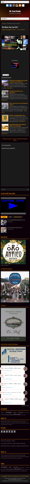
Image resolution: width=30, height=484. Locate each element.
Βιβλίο (15, 412)
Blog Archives (17, 217)
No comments (21, 29)
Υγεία (23, 469)
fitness (6, 471)
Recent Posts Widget (25, 405)
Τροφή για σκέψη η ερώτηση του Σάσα (11, 392)
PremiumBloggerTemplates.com (15, 479)
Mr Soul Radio (15, 11)
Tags (10, 217)
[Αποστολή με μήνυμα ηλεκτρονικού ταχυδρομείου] (3, 75)
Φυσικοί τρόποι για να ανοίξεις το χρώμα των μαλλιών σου (15, 446)
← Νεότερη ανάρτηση (6, 138)
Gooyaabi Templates (24, 480)
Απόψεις (8, 412)
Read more (9, 370)
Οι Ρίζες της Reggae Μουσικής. (17, 115)
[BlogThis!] (5, 75)
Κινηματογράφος (9, 414)
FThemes (11, 478)
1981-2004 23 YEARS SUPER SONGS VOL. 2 (11, 384)
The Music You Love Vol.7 (10, 27)
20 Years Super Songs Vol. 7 (15, 227)
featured (3, 471)
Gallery (2, 412)
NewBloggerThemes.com (7, 480)
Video (25, 471)
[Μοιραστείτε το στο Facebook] (8, 75)
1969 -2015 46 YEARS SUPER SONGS (11, 368)
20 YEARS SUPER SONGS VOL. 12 (16, 220)
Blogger (27, 476)
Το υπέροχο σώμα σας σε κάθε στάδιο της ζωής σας (13, 443)
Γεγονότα (20, 412)
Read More (10, 88)
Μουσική (17, 414)
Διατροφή (27, 467)
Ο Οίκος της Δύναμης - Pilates (8, 440)
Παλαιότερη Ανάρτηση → (23, 138)
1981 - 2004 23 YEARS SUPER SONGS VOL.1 (11, 400)
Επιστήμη (3, 414)
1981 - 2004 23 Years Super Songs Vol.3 (11, 376)
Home (3, 23)
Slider (23, 471)
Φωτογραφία (23, 414)
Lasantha (23, 478)
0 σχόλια (3, 370)
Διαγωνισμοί (27, 412)
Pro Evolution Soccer (16, 471)
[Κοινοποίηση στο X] (6, 75)
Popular (4, 217)
